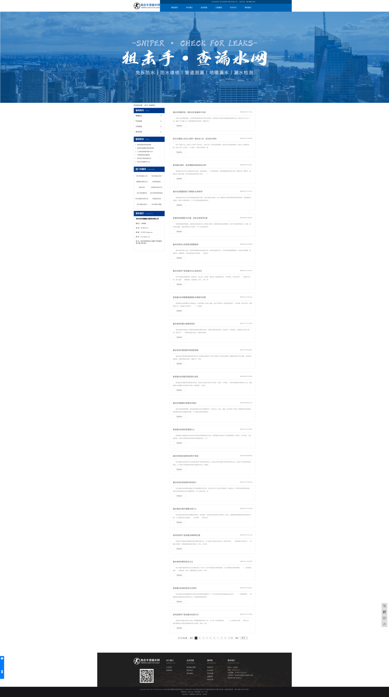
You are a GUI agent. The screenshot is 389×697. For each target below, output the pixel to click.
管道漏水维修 (191, 667)
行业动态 (139, 121)
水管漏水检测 (156, 198)
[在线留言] (384, 618)
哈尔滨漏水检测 (156, 176)
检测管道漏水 (156, 181)
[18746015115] (384, 606)
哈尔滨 (205, 694)
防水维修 (210, 670)
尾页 (237, 638)
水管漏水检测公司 (156, 187)
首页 (191, 638)
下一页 (230, 638)
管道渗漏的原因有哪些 (144, 144)
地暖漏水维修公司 (141, 181)
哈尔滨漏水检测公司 (141, 198)
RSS (202, 692)
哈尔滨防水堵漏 (156, 204)
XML (206, 692)
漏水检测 (142, 187)
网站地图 (197, 692)
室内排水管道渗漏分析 (144, 158)
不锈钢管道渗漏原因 (143, 155)
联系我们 (248, 7)
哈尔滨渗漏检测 (142, 193)
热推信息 (184, 692)
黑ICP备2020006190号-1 (242, 689)
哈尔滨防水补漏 (218, 689)
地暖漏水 (210, 676)
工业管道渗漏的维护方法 (145, 151)
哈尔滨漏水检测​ (142, 204)
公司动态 (139, 126)
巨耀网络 (192, 694)
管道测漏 (210, 673)
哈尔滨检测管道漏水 (156, 193)
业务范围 (204, 7)
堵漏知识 (139, 116)
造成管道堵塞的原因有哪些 (145, 148)
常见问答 (139, 132)
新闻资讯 (233, 7)
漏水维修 (190, 673)
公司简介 (169, 667)
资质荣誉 (169, 670)
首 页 (146, 105)
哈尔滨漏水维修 (208, 689)
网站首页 (174, 7)
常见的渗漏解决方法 (143, 162)
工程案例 (218, 7)
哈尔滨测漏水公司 (141, 176)
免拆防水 (210, 667)
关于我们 (189, 7)
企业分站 (190, 692)
